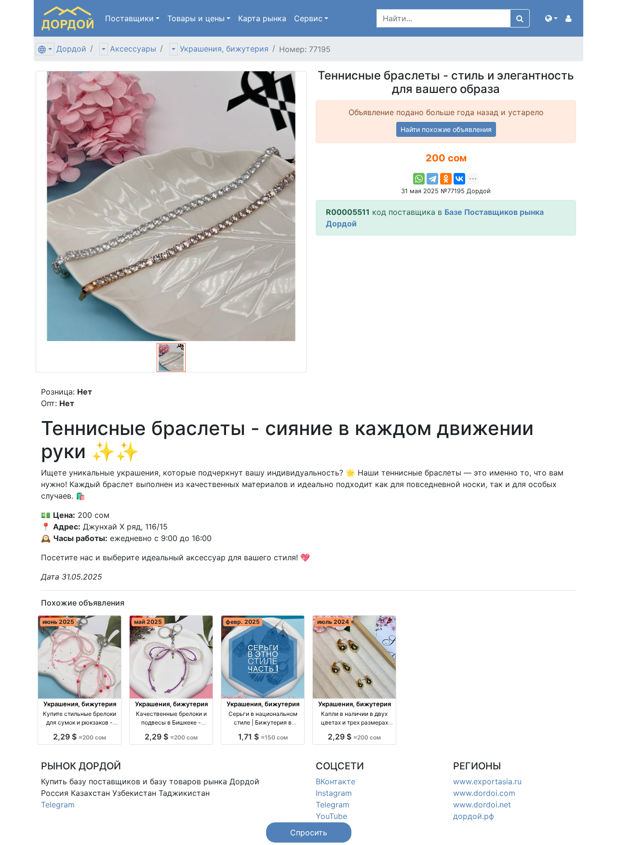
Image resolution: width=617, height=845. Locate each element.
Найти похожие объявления (446, 129)
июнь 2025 (58, 621)
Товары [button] (196, 18)
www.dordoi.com (484, 793)
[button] (551, 18)
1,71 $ (263, 736)
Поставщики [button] (129, 18)
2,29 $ (79, 736)
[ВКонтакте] (459, 179)
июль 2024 (333, 621)
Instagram (334, 793)
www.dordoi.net (482, 804)
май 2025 (148, 621)
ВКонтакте (335, 781)
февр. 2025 (243, 621)
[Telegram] (432, 179)
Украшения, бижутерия (224, 48)
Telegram (58, 804)
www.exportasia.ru (487, 781)
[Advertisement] (446, 310)
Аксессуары (133, 48)
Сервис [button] (308, 18)
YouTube (331, 816)
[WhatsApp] (419, 179)
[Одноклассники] (446, 179)
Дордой (71, 48)
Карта (262, 18)
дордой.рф (473, 816)
